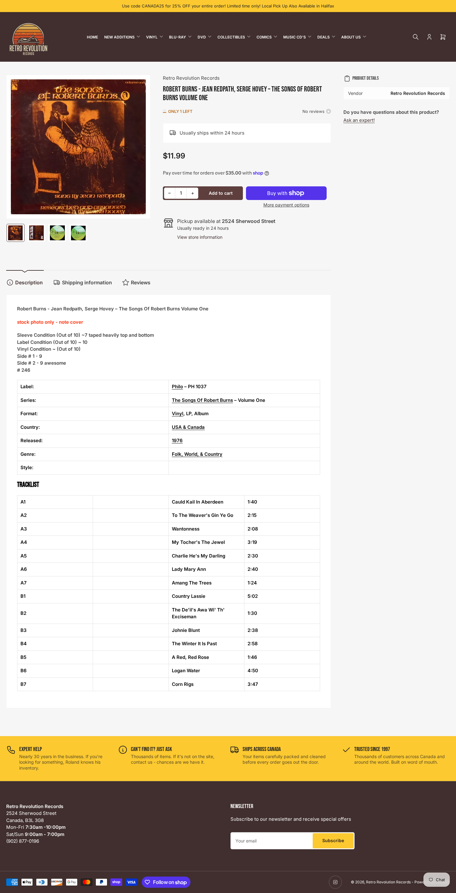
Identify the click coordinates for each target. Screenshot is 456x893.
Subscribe (333, 840)
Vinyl (152, 37)
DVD (202, 37)
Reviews (140, 282)
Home (92, 37)
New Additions (119, 37)
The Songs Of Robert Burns (202, 400)
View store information (199, 237)
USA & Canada (188, 427)
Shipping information (87, 282)
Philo (177, 386)
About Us (351, 37)
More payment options (286, 204)
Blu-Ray (177, 37)
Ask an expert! (359, 120)
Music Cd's (294, 37)
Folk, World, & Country (197, 454)
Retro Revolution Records (191, 78)
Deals (323, 37)
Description (29, 282)
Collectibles (231, 37)
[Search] (415, 37)
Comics (264, 37)
